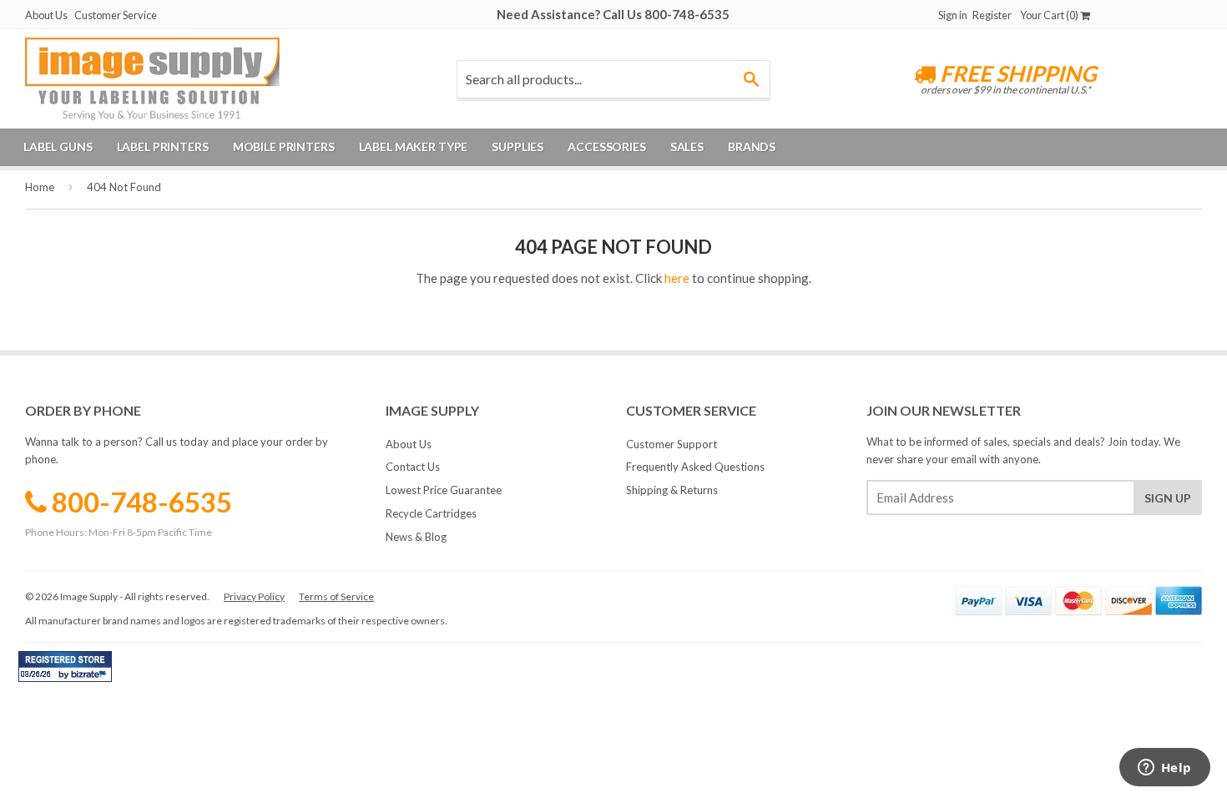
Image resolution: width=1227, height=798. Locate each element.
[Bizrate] (91, 677)
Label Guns (58, 146)
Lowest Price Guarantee (444, 490)
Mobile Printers (284, 146)
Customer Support (671, 444)
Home (39, 187)
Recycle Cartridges (431, 513)
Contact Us (413, 466)
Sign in (952, 15)
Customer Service (115, 15)
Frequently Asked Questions (695, 466)
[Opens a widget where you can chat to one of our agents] (1164, 769)
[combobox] (613, 79)
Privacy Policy (254, 596)
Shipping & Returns (672, 490)
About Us (46, 15)
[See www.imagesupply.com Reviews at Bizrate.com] (65, 666)
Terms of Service (336, 596)
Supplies (517, 146)
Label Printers (163, 146)
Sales (687, 146)
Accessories (606, 146)
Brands (751, 146)
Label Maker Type (413, 146)
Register (992, 15)
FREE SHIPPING (1016, 73)
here (676, 277)
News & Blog (416, 536)
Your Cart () (1050, 15)
